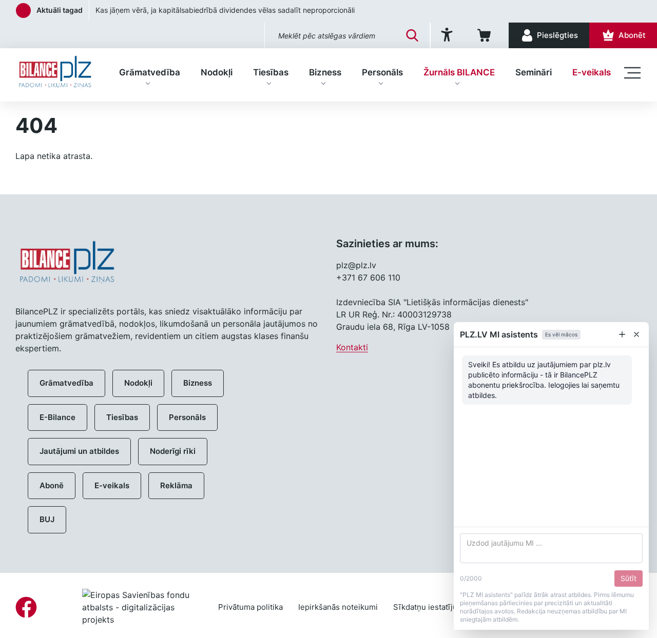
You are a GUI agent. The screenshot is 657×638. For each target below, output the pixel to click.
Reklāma (176, 485)
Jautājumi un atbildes (79, 451)
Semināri (533, 72)
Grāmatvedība (149, 72)
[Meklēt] (412, 35)
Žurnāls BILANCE (459, 72)
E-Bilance (57, 417)
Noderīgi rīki (173, 451)
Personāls (382, 72)
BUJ (47, 519)
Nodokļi (217, 72)
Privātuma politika (250, 607)
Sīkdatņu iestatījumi (429, 607)
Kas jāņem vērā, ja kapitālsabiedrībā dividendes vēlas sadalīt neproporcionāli (225, 10)
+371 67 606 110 (368, 277)
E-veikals (591, 72)
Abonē (52, 485)
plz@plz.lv (356, 265)
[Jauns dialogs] (622, 334)
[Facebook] (26, 607)
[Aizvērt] (636, 334)
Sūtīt (628, 578)
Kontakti (352, 347)
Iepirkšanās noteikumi (338, 607)
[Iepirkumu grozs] (485, 35)
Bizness (325, 72)
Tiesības (270, 72)
